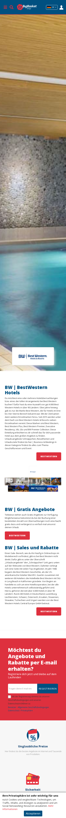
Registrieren (48, 688)
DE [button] (53, 7)
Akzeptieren (33, 813)
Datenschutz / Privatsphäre (20, 710)
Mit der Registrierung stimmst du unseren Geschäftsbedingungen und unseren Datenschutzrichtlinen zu (29, 700)
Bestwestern (49, 456)
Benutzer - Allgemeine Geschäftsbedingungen (28, 707)
